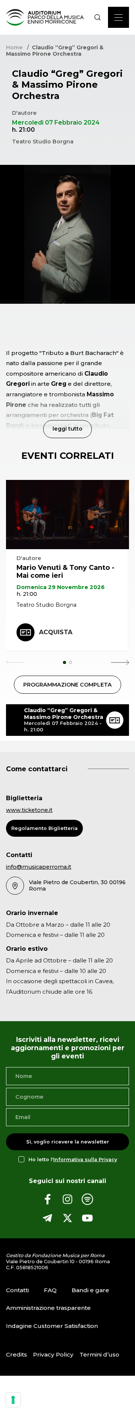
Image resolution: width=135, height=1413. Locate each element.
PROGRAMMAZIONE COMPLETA (67, 684)
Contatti (17, 1290)
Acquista (55, 632)
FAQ (50, 1290)
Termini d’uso (99, 1354)
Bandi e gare (90, 1290)
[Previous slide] (15, 662)
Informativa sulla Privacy (85, 1159)
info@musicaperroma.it (38, 866)
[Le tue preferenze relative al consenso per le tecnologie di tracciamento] (13, 1400)
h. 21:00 (26, 594)
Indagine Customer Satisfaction (52, 1325)
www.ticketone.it (29, 810)
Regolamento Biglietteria (44, 828)
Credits (16, 1354)
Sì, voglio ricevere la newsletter (67, 1142)
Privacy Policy (53, 1354)
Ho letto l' (72, 1159)
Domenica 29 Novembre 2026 (60, 587)
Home (14, 47)
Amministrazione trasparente (48, 1308)
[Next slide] (120, 662)
